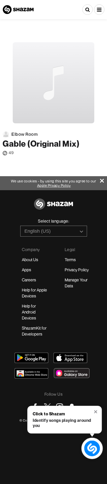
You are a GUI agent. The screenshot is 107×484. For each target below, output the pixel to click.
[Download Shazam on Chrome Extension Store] (31, 373)
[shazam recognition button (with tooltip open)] (92, 448)
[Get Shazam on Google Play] (31, 358)
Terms (70, 259)
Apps (26, 269)
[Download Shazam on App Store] (70, 358)
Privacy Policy (77, 269)
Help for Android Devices (29, 312)
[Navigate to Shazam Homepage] (18, 9)
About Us (30, 259)
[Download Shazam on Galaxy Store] (72, 373)
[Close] (103, 179)
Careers (29, 279)
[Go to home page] (53, 206)
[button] (99, 9)
